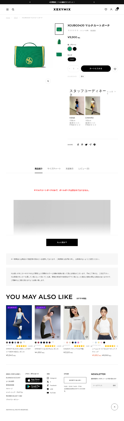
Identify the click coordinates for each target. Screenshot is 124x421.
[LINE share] (94, 145)
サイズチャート (54, 169)
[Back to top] (114, 407)
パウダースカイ (96, 342)
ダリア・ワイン (18, 342)
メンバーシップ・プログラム (14, 392)
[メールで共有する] (90, 145)
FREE (72, 59)
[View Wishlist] (106, 9)
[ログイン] (111, 9)
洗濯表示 (70, 169)
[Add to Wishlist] (115, 69)
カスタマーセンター (75, 380)
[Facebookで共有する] (78, 145)
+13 (52, 342)
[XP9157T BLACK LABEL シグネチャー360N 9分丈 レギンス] (19, 322)
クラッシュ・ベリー (49, 342)
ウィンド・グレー (21, 342)
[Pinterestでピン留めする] (82, 145)
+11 (81, 342)
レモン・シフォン (99, 342)
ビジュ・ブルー (41, 342)
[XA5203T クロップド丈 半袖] (76, 322)
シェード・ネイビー (10, 342)
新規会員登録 (10, 385)
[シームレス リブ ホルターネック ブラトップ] (105, 322)
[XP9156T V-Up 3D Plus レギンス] (48, 322)
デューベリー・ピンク (78, 342)
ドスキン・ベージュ (70, 342)
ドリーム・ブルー (75, 342)
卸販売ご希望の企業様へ (13, 374)
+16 (24, 342)
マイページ (9, 388)
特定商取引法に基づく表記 (14, 396)
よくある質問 (10, 381)
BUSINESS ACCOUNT (13, 377)
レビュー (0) (83, 169)
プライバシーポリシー (12, 399)
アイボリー (64, 342)
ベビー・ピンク (67, 342)
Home (8, 17)
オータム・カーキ (36, 342)
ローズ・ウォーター (101, 342)
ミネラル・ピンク (38, 342)
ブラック (12, 342)
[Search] (13, 9)
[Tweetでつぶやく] (86, 145)
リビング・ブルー (15, 342)
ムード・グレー (7, 342)
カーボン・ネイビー (47, 342)
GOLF (16, 17)
